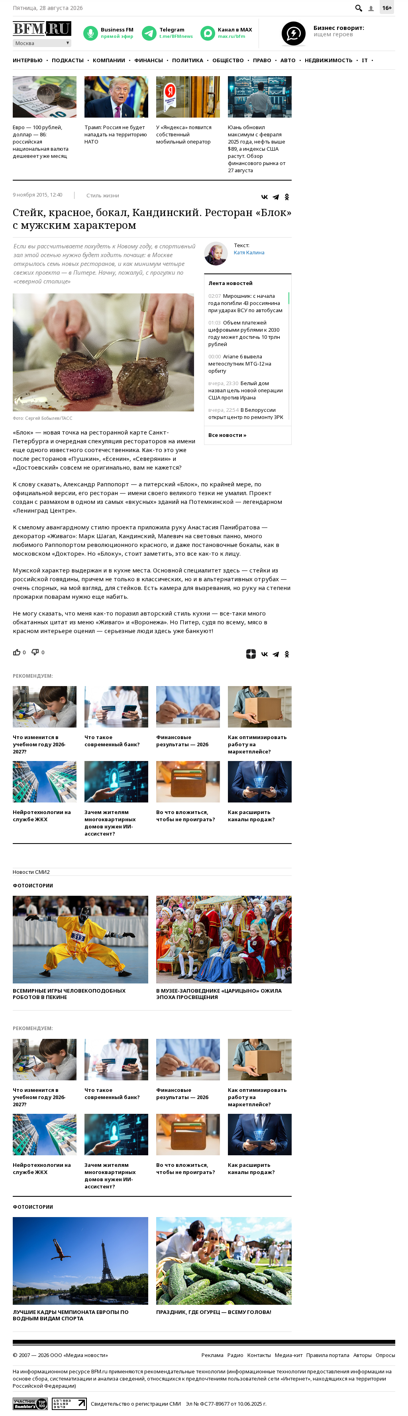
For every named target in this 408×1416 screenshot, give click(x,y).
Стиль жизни (102, 195)
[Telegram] (275, 197)
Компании (109, 60)
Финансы (148, 60)
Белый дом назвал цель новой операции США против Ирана (245, 390)
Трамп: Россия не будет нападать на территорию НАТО (115, 134)
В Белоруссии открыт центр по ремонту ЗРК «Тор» (245, 417)
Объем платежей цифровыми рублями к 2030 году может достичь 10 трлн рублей (244, 333)
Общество (228, 60)
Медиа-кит (288, 1355)
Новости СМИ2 (31, 871)
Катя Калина (249, 252)
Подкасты (68, 60)
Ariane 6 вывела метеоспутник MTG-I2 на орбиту (239, 363)
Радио (235, 1355)
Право (262, 60)
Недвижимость (329, 60)
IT (365, 60)
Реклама (213, 1355)
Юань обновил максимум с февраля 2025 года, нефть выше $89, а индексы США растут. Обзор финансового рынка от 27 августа (256, 149)
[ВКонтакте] (264, 197)
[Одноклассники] (287, 197)
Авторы (362, 1355)
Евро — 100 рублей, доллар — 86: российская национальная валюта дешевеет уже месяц (41, 141)
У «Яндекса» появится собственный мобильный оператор (184, 134)
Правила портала (327, 1355)
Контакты (259, 1355)
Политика (187, 60)
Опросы (385, 1355)
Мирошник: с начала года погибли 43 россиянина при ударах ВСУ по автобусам (245, 303)
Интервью (28, 60)
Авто (288, 60)
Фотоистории (33, 885)
